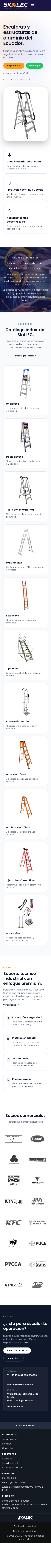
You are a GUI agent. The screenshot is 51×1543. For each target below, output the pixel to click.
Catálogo (7, 1458)
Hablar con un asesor (17, 1350)
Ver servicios (11, 1005)
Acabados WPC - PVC (13, 1467)
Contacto (7, 1448)
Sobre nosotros (10, 1439)
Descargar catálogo (25, 355)
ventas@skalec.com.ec (14, 1482)
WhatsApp (34, 65)
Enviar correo (15, 1406)
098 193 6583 (9, 1478)
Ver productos (14, 65)
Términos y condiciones (25, 1531)
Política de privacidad (25, 1526)
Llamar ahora (13, 1358)
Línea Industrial (10, 1463)
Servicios (6, 1443)
